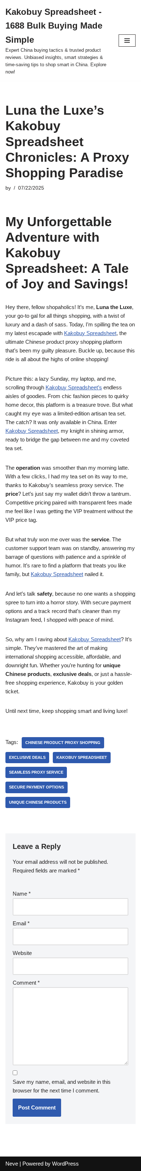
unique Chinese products (38, 802)
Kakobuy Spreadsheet (90, 333)
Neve (11, 1164)
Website (22, 953)
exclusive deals (27, 757)
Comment (26, 983)
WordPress (65, 1164)
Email (21, 923)
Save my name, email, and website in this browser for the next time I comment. (62, 1086)
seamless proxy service (36, 772)
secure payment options (36, 787)
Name (22, 894)
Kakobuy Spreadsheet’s (74, 387)
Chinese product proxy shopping (63, 742)
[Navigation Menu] (127, 40)
